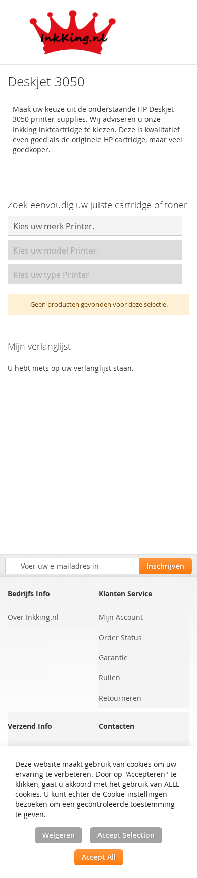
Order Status (120, 637)
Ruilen (109, 677)
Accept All (99, 857)
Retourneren (119, 698)
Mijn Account (120, 617)
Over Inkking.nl (33, 617)
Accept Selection (126, 835)
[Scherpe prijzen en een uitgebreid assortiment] (73, 32)
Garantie (113, 657)
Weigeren (58, 835)
